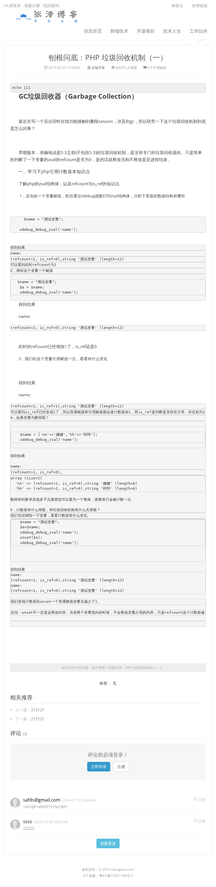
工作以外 (199, 31)
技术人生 (172, 31)
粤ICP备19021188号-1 (116, 875)
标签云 (177, 5)
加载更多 (108, 843)
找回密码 (51, 5)
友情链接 (200, 5)
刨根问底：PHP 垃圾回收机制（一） (108, 57)
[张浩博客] (46, 15)
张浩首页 (93, 31)
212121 (37, 709)
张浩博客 (98, 667)
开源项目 (146, 31)
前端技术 (119, 31)
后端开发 (98, 67)
